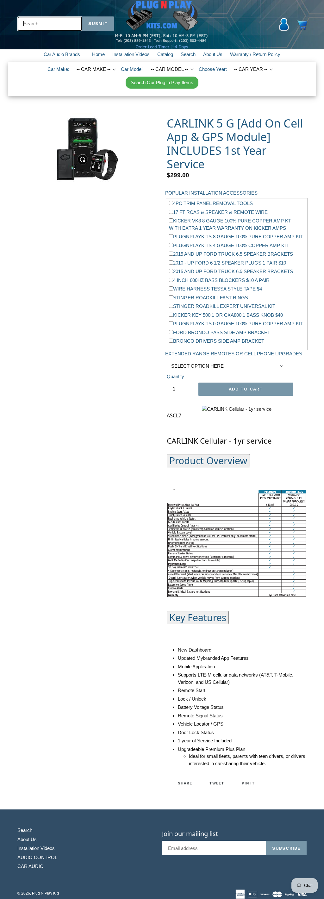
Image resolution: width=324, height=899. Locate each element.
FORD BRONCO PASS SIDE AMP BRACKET (221, 332)
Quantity (175, 376)
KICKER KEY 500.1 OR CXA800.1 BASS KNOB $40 (228, 315)
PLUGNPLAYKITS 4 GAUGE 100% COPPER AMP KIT (231, 245)
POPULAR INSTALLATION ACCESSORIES (211, 193)
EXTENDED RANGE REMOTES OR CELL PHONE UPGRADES (233, 353)
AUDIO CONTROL (37, 857)
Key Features (197, 617)
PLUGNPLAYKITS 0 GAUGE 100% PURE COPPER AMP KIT (238, 323)
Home (98, 54)
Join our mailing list (190, 834)
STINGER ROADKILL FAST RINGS (210, 297)
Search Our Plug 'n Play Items (162, 82)
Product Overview (208, 460)
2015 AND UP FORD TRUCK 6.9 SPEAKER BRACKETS (233, 271)
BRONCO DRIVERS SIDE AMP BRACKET (218, 341)
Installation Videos (131, 54)
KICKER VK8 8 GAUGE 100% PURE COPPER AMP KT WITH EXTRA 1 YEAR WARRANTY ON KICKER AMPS (230, 224)
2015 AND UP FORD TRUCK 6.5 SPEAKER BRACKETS (233, 254)
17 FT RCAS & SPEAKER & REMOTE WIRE (220, 212)
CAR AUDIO (30, 866)
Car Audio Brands (66, 54)
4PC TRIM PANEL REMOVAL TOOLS (213, 203)
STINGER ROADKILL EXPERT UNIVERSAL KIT (224, 306)
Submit (98, 23)
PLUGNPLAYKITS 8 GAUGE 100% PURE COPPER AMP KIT (238, 236)
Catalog (165, 54)
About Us (212, 54)
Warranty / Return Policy (255, 54)
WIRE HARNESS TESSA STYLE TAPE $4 (217, 288)
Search (188, 54)
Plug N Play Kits (45, 893)
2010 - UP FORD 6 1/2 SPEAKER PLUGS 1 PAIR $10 (229, 262)
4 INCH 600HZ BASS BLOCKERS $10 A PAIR (221, 280)
